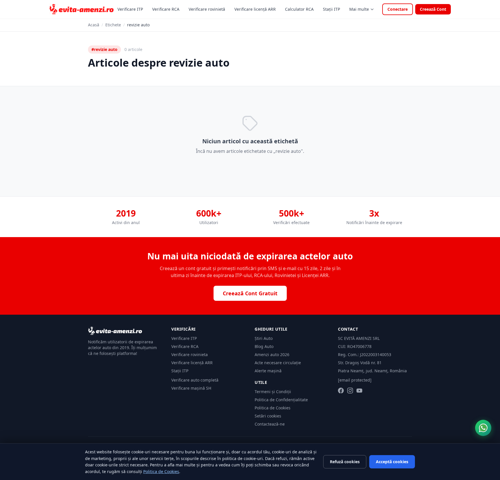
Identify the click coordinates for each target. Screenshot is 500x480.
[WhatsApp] (483, 428)
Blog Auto (264, 346)
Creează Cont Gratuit (250, 293)
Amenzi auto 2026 (272, 354)
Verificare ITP (130, 9)
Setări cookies (268, 416)
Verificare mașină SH (191, 388)
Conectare (397, 9)
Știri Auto (264, 338)
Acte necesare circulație (278, 362)
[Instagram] (350, 390)
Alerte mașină (268, 370)
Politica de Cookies (273, 408)
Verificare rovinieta (189, 354)
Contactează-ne (270, 424)
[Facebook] (341, 390)
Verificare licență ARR (255, 9)
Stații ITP (331, 9)
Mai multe (359, 9)
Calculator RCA (299, 9)
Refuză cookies (345, 461)
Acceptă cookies (392, 461)
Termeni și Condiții (273, 391)
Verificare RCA (165, 9)
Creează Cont (433, 9)
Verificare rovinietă (207, 9)
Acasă (93, 25)
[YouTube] (359, 390)
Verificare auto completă (194, 380)
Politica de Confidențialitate (281, 399)
